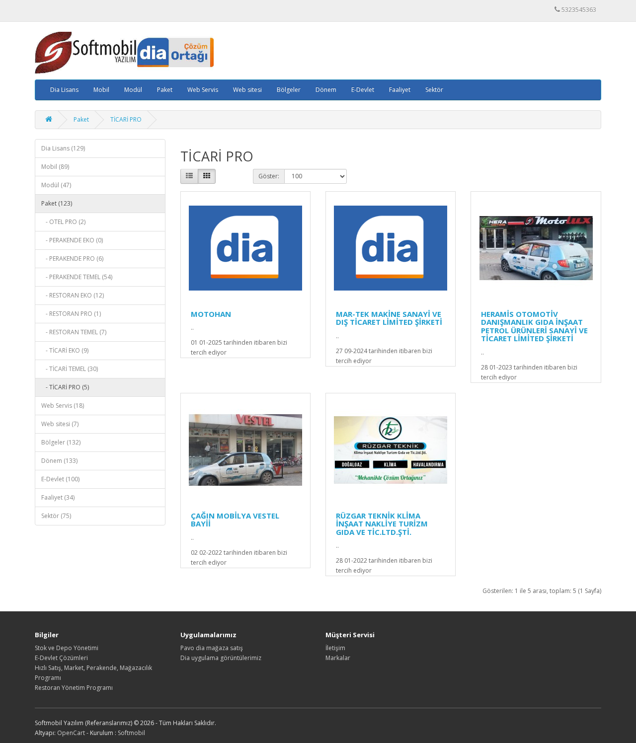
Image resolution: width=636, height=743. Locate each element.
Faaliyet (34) (58, 497)
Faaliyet (399, 89)
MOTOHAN (211, 314)
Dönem (326, 89)
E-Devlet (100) (60, 479)
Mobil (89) (55, 166)
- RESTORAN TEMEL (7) (73, 332)
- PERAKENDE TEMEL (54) (76, 277)
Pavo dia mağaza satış (211, 648)
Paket (164, 89)
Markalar (337, 658)
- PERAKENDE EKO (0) (72, 240)
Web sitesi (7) (60, 424)
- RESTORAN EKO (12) (72, 295)
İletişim (335, 648)
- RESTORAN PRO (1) (71, 313)
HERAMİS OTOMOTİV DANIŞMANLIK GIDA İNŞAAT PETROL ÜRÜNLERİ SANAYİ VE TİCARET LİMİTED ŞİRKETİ (534, 326)
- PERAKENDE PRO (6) (72, 258)
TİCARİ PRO (126, 119)
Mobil (101, 89)
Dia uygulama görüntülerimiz (220, 658)
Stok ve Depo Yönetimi (66, 648)
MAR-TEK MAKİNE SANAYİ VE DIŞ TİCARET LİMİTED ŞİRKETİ (389, 318)
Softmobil (131, 733)
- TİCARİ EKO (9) (64, 350)
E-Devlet (362, 89)
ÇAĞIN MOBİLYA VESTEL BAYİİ (235, 520)
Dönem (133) (59, 460)
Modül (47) (56, 185)
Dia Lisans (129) (63, 148)
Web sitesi (247, 89)
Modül (133, 89)
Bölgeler (289, 89)
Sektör (434, 89)
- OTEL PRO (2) (63, 222)
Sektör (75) (56, 516)
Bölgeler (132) (60, 442)
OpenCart (71, 733)
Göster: (268, 176)
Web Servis (202, 89)
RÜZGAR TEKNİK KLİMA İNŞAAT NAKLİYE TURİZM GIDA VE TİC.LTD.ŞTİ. (382, 524)
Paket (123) (56, 203)
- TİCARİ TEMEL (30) (69, 369)
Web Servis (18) (62, 405)
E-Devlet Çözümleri (61, 658)
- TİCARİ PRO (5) (65, 387)
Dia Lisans (64, 89)
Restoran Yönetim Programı (74, 687)
